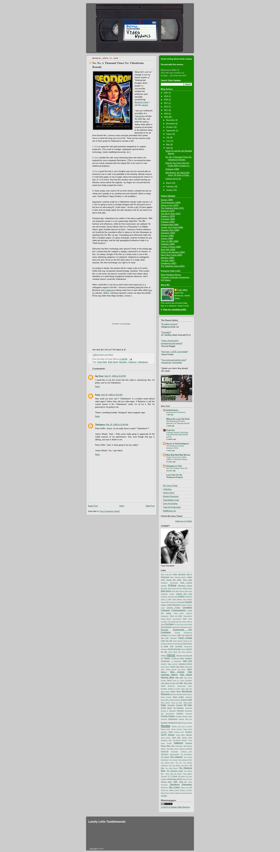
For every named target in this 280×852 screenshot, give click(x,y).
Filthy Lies (181, 635)
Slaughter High (166, 740)
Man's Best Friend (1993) (171, 255)
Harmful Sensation (174, 649)
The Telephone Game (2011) (173, 266)
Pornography (170, 713)
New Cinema (165, 702)
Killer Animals (177, 672)
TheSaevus (100, 425)
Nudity (163, 705)
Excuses (164, 630)
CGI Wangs (166, 280)
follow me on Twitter (183, 521)
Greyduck (178, 646)
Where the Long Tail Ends (178, 419)
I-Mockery (167, 489)
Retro (180, 723)
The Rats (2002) (167, 261)
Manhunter (171, 686)
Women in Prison (186, 790)
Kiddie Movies (171, 669)
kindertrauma (172, 410)
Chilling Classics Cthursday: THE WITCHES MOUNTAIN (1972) (177, 434)
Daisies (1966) (167, 200)
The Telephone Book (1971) (172, 208)
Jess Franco (165, 666)
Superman (174, 751)
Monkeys (173, 694)
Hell (179, 652)
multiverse (188, 697)
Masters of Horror (174, 688)
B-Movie (172, 585)
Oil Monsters (178, 708)
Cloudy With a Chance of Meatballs (173, 602)
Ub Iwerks (181, 776)
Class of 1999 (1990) (169, 241)
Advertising (182, 574)
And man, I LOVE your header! (175, 352)
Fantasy (177, 632)
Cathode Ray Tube (184, 594)
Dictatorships (187, 616)
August (169, 134)
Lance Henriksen (186, 680)
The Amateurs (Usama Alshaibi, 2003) (175, 447)
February (170, 187)
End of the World (186, 624)
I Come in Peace (177, 658)
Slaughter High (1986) (170, 230)
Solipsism (132, 362)
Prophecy (179, 713)
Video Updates (93, 848)
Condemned (109, 290)
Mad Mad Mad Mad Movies (178, 455)
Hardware (164, 649)
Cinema (181, 596)
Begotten (164, 588)
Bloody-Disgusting (170, 496)
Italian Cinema (173, 664)
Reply (97, 387)
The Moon (184, 765)
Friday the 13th (166, 641)
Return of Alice (187, 723)
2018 (166, 100)
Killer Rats (179, 677)
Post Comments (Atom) (110, 511)
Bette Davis (172, 588)
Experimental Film (182, 630)
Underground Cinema (174, 779)
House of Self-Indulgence (177, 444)
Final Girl (170, 430)
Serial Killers (180, 735)
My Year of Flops (170, 486)
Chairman (164, 596)
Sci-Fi (163, 734)
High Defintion (187, 652)
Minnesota (165, 694)
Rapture (181, 719)
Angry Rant (102, 362)
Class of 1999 (166, 599)
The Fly (178, 762)
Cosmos (189, 605)
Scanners (188, 732)
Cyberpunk (165, 610)
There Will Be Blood (173, 773)
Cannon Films (183, 591)
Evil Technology (166, 627)
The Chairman (176, 757)
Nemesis (184, 700)
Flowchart (173, 638)
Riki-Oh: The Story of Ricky (182, 726)
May (168, 145)
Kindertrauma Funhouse (176, 412)
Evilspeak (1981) (168, 219)
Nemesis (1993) (167, 258)
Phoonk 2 (164, 711)
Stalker (163, 748)
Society (169, 743)
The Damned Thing (185, 760)
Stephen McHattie (185, 748)
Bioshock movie (141, 102)
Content (183, 605)
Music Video (165, 700)
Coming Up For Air (173, 179)
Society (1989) (167, 239)
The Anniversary (186, 754)
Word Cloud (165, 793)
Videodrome (143, 362)
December (170, 120)
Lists (181, 683)
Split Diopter (187, 746)
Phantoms (188, 708)
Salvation (164, 732)
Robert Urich (165, 729)
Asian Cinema (186, 582)
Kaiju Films (188, 666)
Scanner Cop (179, 732)
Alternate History (180, 577)
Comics (163, 605)
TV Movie (173, 776)
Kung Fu (175, 680)
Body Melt (175, 591)
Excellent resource (169, 324)
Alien (172, 577)
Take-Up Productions (172, 507)
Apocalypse (174, 582)
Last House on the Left (169, 683)
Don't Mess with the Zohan (177, 621)
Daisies (168, 613)
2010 (166, 114)
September (171, 131)
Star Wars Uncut (172, 748)
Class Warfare (177, 599)
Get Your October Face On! (176, 468)
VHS (175, 782)
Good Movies (177, 643)
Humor (167, 658)
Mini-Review (187, 691)
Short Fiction (165, 737)
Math (183, 688)
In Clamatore (176, 661)
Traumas (164, 776)
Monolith (179, 694)
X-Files (171, 793)
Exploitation (166, 632)
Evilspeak (175, 627)
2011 (166, 110)
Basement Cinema (185, 585)
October (169, 127)
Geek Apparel (177, 641)
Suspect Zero (186, 751)
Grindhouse (188, 646)
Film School (172, 635)
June (168, 141)
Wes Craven (174, 787)
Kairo (162, 669)
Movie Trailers (178, 697)
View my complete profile (174, 310)
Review (165, 725)
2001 (162, 574)
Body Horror (113, 362)
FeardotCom (188, 632)
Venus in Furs (187, 779)
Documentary (177, 619)
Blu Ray (179, 588)
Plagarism (172, 711)
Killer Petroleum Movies (171, 275)
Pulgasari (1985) (172, 169)
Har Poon (99, 376)
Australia (164, 585)
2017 (166, 103)
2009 (166, 117)
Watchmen (164, 787)
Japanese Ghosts (185, 664)
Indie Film (187, 661)
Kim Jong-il (188, 677)
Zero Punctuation (170, 504)
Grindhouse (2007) (168, 263)
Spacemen (179, 746)
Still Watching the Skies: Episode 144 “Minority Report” (178, 422)
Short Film (176, 737)
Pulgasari (179, 716)
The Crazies (173, 760)
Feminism (164, 635)
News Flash (187, 702)
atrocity (145, 105)
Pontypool (180, 711)
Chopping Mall (173, 596)
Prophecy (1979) (168, 216)
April (168, 148)
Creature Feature (173, 607)
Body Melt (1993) (168, 250)
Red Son (188, 719)
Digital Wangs (166, 619)
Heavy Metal (172, 652)
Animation (164, 582)
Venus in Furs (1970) (169, 205)
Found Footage (185, 638)
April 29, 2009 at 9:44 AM (112, 395)
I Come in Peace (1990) (171, 247)
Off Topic (188, 705)
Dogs (185, 619)
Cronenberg (187, 608)
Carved (171, 594)
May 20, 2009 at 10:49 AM (117, 425)
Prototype (189, 713)
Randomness (173, 719)
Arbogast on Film (174, 466)
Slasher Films (187, 737)
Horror (171, 655)
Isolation (164, 664)
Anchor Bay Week (173, 580)
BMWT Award (187, 588)
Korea (169, 680)
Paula (97, 395)
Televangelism (174, 754)
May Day (189, 688)
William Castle (174, 790)
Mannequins (181, 686)
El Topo (177, 624)
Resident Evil (172, 723)
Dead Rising (179, 613)
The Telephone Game (174, 771)
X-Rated (177, 793)
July (168, 138)
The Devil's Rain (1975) (170, 214)
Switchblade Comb (171, 500)
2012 (166, 107)
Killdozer (164, 672)
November (170, 124)
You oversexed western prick (174, 360)
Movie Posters (166, 697)
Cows (162, 607)
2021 (166, 93)
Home (121, 506)
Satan (171, 732)
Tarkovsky (164, 754)
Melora (173, 691)
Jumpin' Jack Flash (177, 666)
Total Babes (187, 773)
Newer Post (93, 506)
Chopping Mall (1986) (170, 225)
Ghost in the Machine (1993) (173, 252)
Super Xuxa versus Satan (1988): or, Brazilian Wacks (176, 458)
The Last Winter (174, 765)
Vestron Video (166, 782)
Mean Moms (165, 691)
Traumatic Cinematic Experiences (175, 277)
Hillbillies (163, 655)
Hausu (183, 649)
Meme (178, 691)
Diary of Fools (176, 616)
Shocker (189, 735)
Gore (172, 646)
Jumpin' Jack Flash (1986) (172, 227)
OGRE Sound (166, 708)
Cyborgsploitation (178, 610)
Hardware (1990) (168, 244)
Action (175, 574)
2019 (166, 96)
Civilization (188, 596)
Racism (185, 716)
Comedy (188, 602)
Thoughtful (166, 332)
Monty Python (187, 694)
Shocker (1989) (167, 236)
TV (168, 776)
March (169, 183)
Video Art (183, 782)
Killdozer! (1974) (168, 211)
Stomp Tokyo (168, 493)
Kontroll (163, 680)
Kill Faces (182, 669)
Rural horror (187, 729)
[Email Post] (130, 359)
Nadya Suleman (175, 700)
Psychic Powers (168, 716)
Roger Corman (176, 729)
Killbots (189, 669)
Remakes (123, 362)
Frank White (182, 290)
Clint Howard (187, 599)
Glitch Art (170, 643)
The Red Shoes (171, 768)
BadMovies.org (169, 511)
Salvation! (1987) (168, 233)
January (169, 190)
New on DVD (177, 702)
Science (171, 735)
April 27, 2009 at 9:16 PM (115, 376)
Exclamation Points (185, 627)
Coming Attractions (173, 605)
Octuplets (179, 705)
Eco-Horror (169, 624)
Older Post (150, 506)
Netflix (190, 700)
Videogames (187, 785)
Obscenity (171, 705)
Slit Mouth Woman (180, 740)
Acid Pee (168, 574)
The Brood (165, 757)
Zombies (164, 796)
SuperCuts (164, 751)
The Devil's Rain (167, 762)
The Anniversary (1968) (170, 203)
